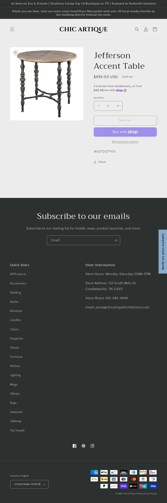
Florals (14, 347)
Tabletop (16, 421)
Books (14, 301)
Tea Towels (17, 430)
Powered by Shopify (146, 494)
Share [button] (102, 162)
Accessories (18, 283)
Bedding (15, 292)
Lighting (15, 375)
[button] (12, 29)
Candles (15, 320)
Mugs (13, 384)
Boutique (16, 311)
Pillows (15, 393)
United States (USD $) (27, 484)
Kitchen (15, 366)
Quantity (99, 97)
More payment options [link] (125, 141)
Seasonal (16, 412)
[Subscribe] (115, 240)
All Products (18, 274)
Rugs (13, 403)
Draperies (16, 338)
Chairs (14, 329)
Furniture (16, 357)
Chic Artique (130, 494)
